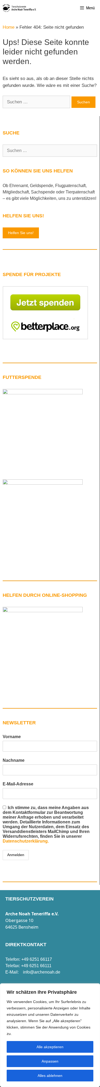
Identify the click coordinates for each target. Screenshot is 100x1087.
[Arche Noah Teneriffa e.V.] (19, 8)
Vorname (12, 736)
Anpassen (50, 1061)
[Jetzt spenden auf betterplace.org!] (45, 338)
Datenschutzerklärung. (26, 841)
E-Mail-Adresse (18, 784)
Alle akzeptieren (50, 1047)
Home (8, 27)
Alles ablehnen (50, 1075)
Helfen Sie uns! (21, 233)
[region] (50, 1035)
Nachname (14, 760)
